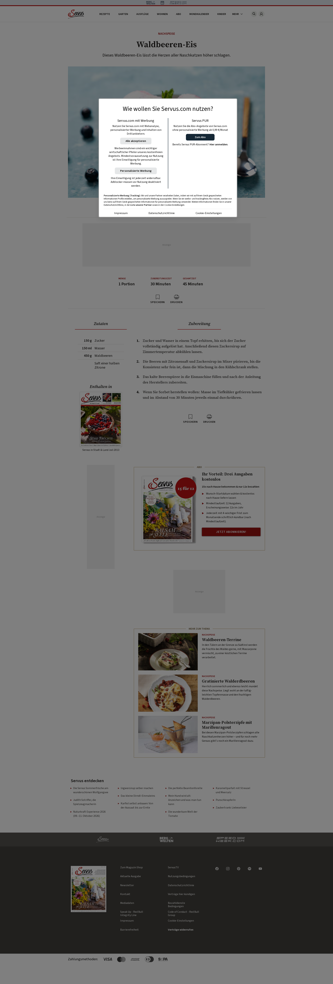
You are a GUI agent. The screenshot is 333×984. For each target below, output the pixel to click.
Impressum (121, 213)
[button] (200, 137)
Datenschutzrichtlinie (161, 213)
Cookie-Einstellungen (209, 213)
